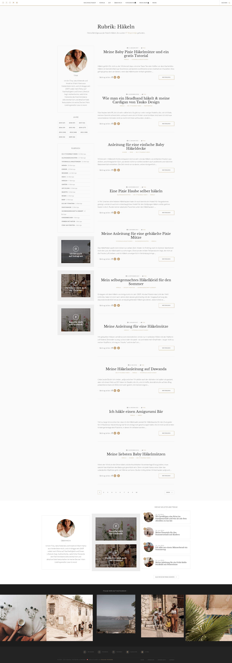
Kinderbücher (67, 217)
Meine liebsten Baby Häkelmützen (136, 454)
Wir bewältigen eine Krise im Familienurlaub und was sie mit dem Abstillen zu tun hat (171, 519)
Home (142, 659)
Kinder (124, 152)
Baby (63, 199)
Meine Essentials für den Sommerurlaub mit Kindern (167, 534)
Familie (102, 2)
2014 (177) (82, 127)
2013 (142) (62, 132)
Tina (143, 48)
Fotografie (130, 2)
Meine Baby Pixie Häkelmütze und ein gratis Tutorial (136, 54)
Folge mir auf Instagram (114, 591)
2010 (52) (62, 137)
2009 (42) (72, 137)
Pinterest (119, 651)
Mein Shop (143, 2)
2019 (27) (62, 123)
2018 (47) (72, 123)
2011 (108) (84, 132)
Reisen (64, 196)
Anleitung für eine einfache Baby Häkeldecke (136, 146)
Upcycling (66, 188)
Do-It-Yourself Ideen (134, 105)
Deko (131, 152)
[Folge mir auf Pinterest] (10, 2)
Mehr (154, 2)
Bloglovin (133, 651)
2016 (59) (62, 127)
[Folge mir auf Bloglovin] (13, 2)
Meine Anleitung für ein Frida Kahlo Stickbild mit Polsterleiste (171, 563)
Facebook (105, 651)
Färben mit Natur (68, 221)
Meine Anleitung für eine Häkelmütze (136, 326)
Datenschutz (162, 659)
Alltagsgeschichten (124, 194)
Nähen (140, 415)
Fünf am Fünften (68, 225)
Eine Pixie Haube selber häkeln (136, 191)
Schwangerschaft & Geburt (147, 287)
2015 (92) (72, 127)
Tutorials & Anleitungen (140, 59)
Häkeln (126, 59)
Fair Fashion (148, 105)
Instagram (90, 651)
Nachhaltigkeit (90, 2)
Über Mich (118, 2)
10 (136, 492)
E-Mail (147, 651)
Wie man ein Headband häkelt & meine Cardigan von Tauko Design (136, 100)
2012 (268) (73, 132)
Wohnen (65, 173)
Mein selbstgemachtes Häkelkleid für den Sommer (136, 282)
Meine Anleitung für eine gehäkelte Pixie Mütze (136, 235)
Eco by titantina (129, 287)
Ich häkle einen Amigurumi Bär (136, 412)
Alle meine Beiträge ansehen (164, 577)
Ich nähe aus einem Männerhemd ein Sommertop (171, 548)
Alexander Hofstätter (107, 659)
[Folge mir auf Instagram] (3, 2)
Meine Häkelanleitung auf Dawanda (136, 369)
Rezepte (65, 192)
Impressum (151, 659)
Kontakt (171, 659)
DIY (109, 2)
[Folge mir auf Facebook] (6, 2)
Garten (64, 184)
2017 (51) (82, 123)
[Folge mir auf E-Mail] (16, 2)
